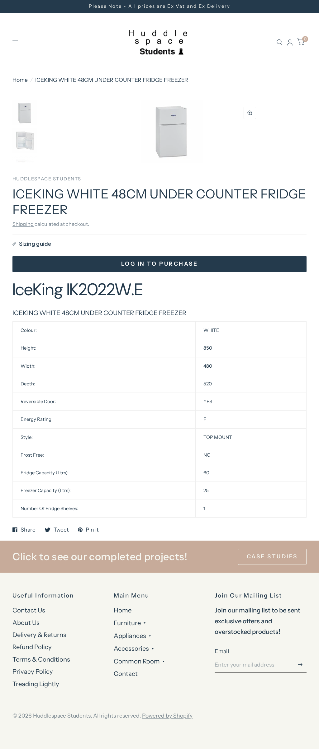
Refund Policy (32, 647)
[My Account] (290, 42)
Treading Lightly (35, 684)
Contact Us (28, 610)
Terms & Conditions (41, 659)
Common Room (137, 661)
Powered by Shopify (167, 715)
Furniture (127, 623)
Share (28, 530)
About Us (26, 622)
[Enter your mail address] (300, 665)
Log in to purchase (159, 263)
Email (222, 651)
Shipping (23, 224)
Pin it (92, 530)
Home (20, 80)
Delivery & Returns (39, 635)
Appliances (130, 636)
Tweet (61, 530)
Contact (126, 673)
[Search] (279, 42)
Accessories (131, 648)
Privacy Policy (32, 671)
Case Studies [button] (272, 556)
